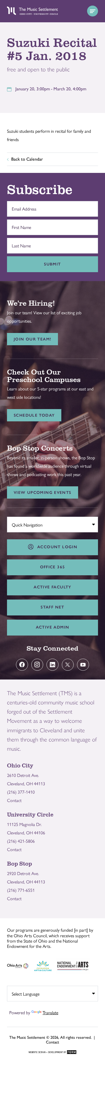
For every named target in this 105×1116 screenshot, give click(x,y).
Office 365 (52, 566)
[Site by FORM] (52, 1052)
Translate (50, 1012)
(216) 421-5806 (21, 841)
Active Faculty (52, 587)
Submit (52, 264)
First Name (20, 224)
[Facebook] (22, 665)
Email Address (22, 206)
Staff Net (52, 607)
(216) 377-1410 (21, 792)
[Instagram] (37, 665)
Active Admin (52, 627)
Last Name (19, 242)
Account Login (55, 546)
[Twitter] (68, 665)
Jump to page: (22, 523)
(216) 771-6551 (21, 890)
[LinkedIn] (52, 665)
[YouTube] (83, 665)
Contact (14, 800)
